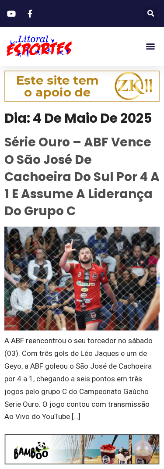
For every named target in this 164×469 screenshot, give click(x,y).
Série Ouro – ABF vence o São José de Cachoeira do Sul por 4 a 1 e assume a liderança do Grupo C (82, 177)
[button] (150, 13)
